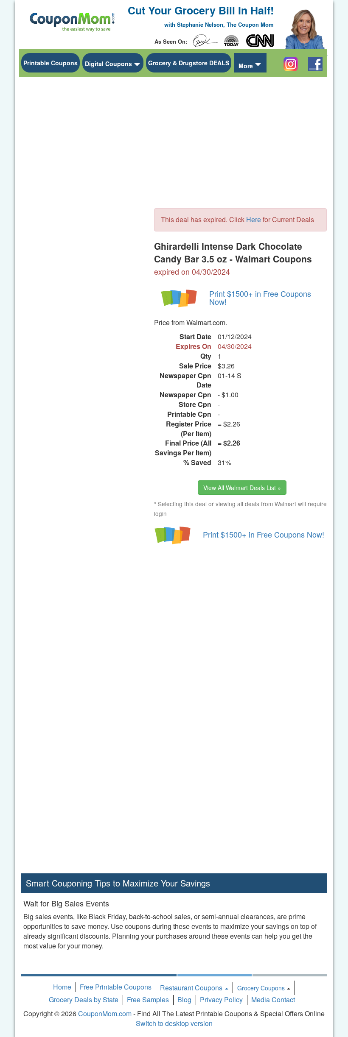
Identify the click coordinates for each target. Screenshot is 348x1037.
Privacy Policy (221, 999)
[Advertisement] (85, 208)
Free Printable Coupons (116, 987)
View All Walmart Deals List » (242, 487)
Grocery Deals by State (83, 999)
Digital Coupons (108, 63)
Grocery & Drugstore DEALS (188, 63)
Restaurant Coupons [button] (192, 987)
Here (253, 219)
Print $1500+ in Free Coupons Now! (260, 297)
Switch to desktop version (174, 1023)
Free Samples (148, 999)
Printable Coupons (50, 63)
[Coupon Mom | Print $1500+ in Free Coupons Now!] (179, 298)
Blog (184, 999)
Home (62, 987)
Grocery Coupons (261, 988)
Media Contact (273, 999)
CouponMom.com (105, 1013)
